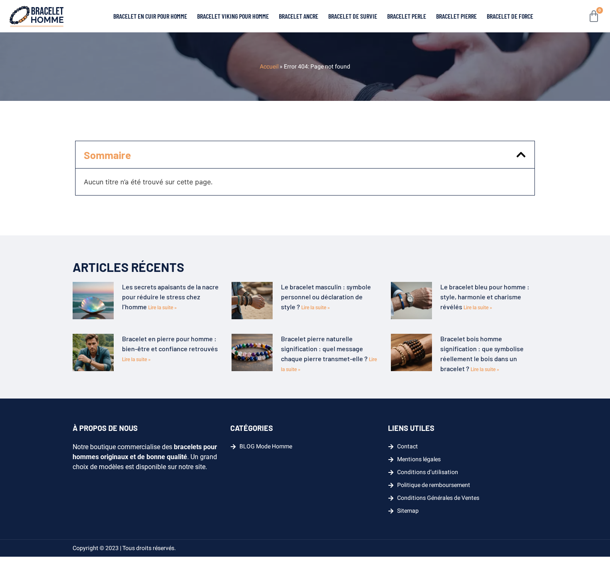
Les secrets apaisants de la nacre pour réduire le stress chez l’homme (170, 297)
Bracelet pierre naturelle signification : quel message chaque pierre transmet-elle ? (325, 348)
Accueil (269, 66)
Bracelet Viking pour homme (233, 16)
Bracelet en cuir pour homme (150, 16)
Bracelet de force (510, 16)
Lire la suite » (162, 308)
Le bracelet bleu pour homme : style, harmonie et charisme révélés (484, 297)
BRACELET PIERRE (456, 16)
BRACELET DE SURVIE (352, 16)
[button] (521, 154)
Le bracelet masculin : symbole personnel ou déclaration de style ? (326, 297)
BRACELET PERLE (406, 16)
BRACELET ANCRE (298, 16)
